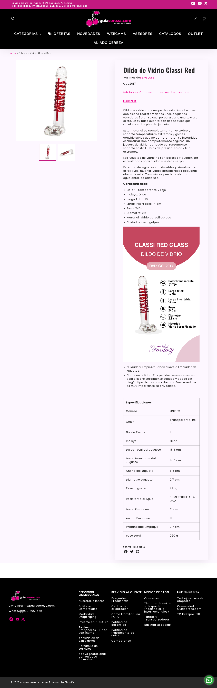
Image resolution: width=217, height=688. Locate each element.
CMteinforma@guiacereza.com (32, 606)
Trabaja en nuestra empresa (191, 599)
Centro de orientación (120, 607)
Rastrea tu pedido (157, 625)
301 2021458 (33, 611)
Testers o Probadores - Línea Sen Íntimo (93, 630)
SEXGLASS (147, 78)
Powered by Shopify (61, 682)
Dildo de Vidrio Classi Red (35, 53)
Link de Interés (188, 592)
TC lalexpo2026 (188, 614)
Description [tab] (130, 101)
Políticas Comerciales (88, 607)
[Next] (106, 100)
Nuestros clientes (91, 601)
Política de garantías (119, 623)
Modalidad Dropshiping (88, 615)
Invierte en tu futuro (93, 622)
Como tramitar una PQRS (125, 615)
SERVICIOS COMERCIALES (89, 593)
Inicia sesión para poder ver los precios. (156, 92)
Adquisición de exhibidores (89, 639)
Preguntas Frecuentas (119, 599)
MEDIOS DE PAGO (156, 592)
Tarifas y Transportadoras (157, 618)
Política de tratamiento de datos (122, 632)
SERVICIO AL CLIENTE (126, 592)
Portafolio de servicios (88, 647)
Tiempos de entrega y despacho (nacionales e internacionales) (159, 608)
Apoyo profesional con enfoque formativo (92, 656)
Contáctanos (121, 641)
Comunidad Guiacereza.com (189, 607)
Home (12, 53)
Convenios (152, 598)
